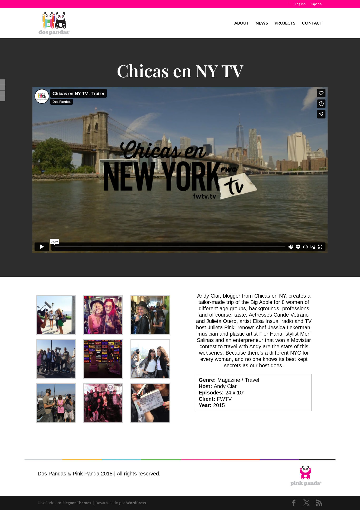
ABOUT (241, 23)
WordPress (136, 502)
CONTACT (312, 23)
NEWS (262, 23)
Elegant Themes (76, 502)
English (300, 4)
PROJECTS (285, 23)
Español (316, 4)
